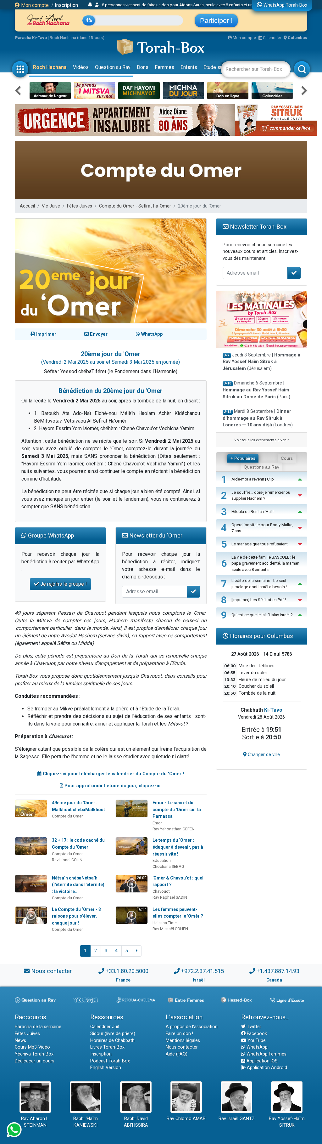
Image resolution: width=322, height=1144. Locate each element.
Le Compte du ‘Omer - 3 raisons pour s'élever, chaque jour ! (76, 916)
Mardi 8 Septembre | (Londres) (258, 418)
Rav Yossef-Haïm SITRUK (287, 1122)
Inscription (66, 5)
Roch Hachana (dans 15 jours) (77, 37)
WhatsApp (256, 1047)
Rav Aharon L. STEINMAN (35, 1122)
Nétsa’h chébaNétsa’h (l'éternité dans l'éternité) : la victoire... (78, 884)
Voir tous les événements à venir (261, 440)
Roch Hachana (50, 67)
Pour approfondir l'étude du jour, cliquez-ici (112, 785)
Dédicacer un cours (34, 1061)
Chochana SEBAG (168, 866)
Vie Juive (51, 206)
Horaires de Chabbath (112, 1040)
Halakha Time (165, 922)
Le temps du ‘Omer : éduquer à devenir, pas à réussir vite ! (178, 847)
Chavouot (161, 891)
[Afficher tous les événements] (90, 4)
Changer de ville (263, 754)
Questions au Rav (261, 467)
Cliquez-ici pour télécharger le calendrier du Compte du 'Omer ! (113, 774)
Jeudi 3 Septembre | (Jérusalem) (261, 361)
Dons (142, 67)
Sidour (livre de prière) (112, 1033)
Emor (157, 823)
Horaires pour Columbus (260, 636)
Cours (287, 458)
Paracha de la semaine (38, 1026)
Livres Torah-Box (107, 1047)
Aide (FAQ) (176, 1054)
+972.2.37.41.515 (202, 971)
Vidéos (81, 67)
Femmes (164, 67)
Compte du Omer (67, 816)
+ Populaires (242, 458)
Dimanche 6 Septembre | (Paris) (256, 389)
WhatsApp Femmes (265, 1054)
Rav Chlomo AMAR (186, 1118)
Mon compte (34, 5)
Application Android (266, 1067)
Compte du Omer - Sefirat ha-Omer (135, 206)
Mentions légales (183, 1040)
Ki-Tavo (273, 710)
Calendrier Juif (105, 1026)
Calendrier (271, 37)
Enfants (188, 67)
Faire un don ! (179, 1033)
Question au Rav (112, 67)
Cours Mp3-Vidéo (32, 1047)
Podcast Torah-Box (110, 1061)
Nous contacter (51, 971)
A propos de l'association (192, 1026)
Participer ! (216, 21)
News (20, 1040)
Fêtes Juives (79, 206)
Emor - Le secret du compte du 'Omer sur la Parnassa (177, 809)
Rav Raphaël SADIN (170, 897)
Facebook (256, 1033)
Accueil (27, 206)
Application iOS (261, 1061)
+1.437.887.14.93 (278, 971)
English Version (105, 1067)
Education (162, 860)
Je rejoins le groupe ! (63, 584)
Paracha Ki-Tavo (31, 37)
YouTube (256, 1040)
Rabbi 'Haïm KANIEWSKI (85, 1122)
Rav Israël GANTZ (237, 1118)
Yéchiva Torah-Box (34, 1054)
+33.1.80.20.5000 (127, 971)
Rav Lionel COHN (67, 859)
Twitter (253, 1026)
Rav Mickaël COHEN (170, 928)
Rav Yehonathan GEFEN (174, 829)
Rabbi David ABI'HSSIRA (136, 1122)
